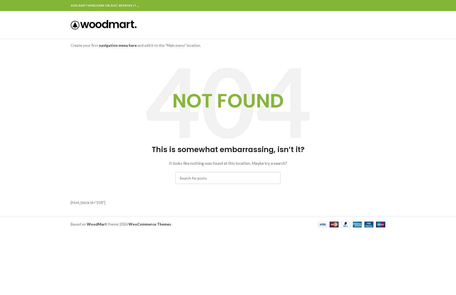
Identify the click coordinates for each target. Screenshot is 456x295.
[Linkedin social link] (376, 5)
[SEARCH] (275, 178)
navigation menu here (118, 45)
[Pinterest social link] (370, 5)
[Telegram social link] (382, 5)
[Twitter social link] (364, 5)
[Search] (383, 25)
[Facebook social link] (358, 5)
